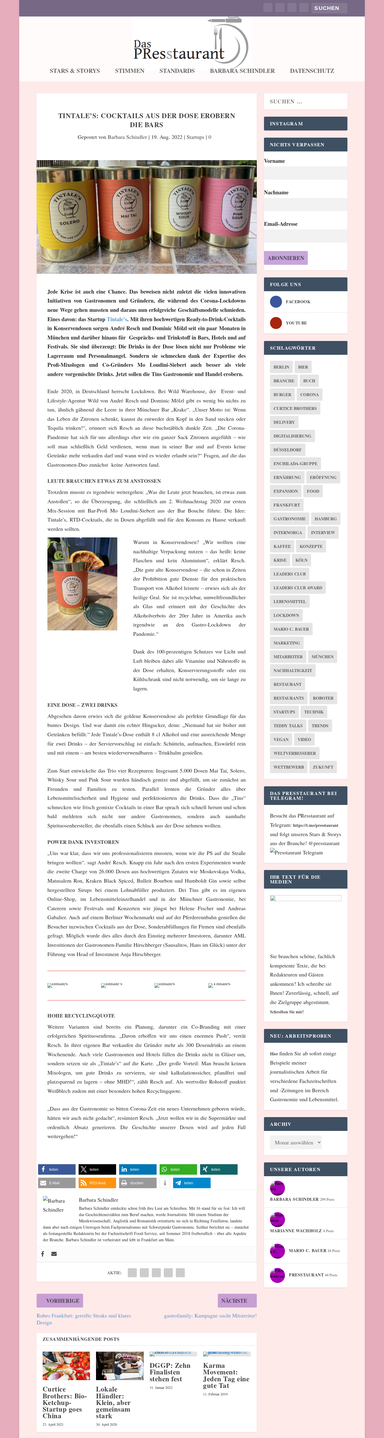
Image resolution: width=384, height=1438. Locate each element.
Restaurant (288, 684)
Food (313, 491)
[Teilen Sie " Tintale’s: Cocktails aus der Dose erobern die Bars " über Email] (168, 1273)
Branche (284, 381)
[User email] (54, 1254)
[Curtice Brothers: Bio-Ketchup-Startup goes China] (66, 1366)
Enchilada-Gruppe (295, 463)
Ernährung (287, 477)
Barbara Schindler (242, 71)
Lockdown (286, 615)
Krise (280, 560)
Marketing (287, 643)
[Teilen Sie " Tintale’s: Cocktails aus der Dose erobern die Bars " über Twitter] (144, 1273)
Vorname (274, 161)
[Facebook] (42, 1254)
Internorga (288, 532)
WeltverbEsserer (295, 753)
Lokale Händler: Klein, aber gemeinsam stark (113, 1402)
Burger (282, 394)
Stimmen (129, 71)
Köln (302, 560)
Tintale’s (117, 319)
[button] (57, 1169)
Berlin (281, 367)
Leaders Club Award (298, 587)
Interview (323, 532)
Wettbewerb (289, 767)
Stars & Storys (75, 71)
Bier (303, 367)
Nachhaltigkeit (293, 670)
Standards (177, 71)
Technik (314, 712)
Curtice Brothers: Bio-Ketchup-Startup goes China (65, 1402)
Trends (320, 725)
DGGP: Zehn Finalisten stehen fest (170, 1371)
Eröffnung (323, 477)
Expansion (286, 491)
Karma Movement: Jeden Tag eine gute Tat (226, 1375)
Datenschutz (312, 71)
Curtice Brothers (295, 408)
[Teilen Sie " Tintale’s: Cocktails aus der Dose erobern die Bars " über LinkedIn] (156, 1273)
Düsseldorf (288, 450)
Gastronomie (290, 519)
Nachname (276, 192)
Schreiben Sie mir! (287, 1012)
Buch (309, 381)
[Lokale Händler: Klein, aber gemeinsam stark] (120, 1366)
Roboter (323, 698)
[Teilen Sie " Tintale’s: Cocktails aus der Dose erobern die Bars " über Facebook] (132, 1273)
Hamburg (326, 519)
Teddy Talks (288, 725)
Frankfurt (287, 505)
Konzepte (311, 546)
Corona (309, 394)
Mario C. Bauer (291, 629)
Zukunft (323, 767)
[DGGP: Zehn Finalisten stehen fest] (173, 1354)
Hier (274, 1054)
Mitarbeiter (288, 656)
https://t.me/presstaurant (315, 825)
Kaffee (282, 546)
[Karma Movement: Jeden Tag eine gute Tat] (227, 1354)
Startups (195, 136)
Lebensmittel (290, 601)
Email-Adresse (281, 224)
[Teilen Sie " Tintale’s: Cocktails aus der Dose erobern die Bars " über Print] (180, 1273)
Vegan (281, 739)
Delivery (284, 422)
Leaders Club (290, 574)
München (323, 656)
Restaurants (289, 698)
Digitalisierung (292, 436)
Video (304, 739)
